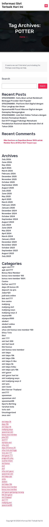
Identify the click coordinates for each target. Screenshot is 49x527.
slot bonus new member (13, 350)
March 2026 (7, 171)
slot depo (6, 353)
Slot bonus (7, 347)
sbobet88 (6, 327)
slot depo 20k (8, 358)
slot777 (5, 392)
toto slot (6, 410)
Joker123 (6, 293)
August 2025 (8, 188)
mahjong (6, 304)
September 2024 (10, 219)
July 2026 (6, 159)
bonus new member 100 (13, 276)
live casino (7, 301)
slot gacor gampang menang (13, 492)
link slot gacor (7, 495)
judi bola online (9, 296)
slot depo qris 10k (10, 370)
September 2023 (10, 250)
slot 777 (6, 338)
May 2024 (6, 230)
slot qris (6, 384)
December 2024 (9, 211)
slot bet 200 (7, 341)
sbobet (5, 321)
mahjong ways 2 (9, 313)
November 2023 (9, 245)
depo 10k (5, 424)
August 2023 (8, 253)
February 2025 (9, 205)
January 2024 (8, 239)
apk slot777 (7, 270)
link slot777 (7, 298)
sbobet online (8, 324)
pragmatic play (7, 458)
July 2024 (6, 225)
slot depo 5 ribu (9, 361)
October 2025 (8, 182)
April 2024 (6, 233)
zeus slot (6, 415)
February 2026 (9, 174)
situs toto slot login (9, 450)
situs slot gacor (8, 471)
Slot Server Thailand (11, 390)
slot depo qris (7, 476)
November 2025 (9, 179)
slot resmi (6, 387)
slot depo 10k (8, 355)
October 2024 (8, 216)
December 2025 (9, 176)
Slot (4, 335)
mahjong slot (8, 307)
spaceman (7, 395)
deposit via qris (9, 290)
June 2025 (7, 193)
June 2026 (7, 162)
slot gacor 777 (7, 456)
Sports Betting (9, 404)
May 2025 (6, 196)
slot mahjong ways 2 (11, 381)
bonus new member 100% (13, 278)
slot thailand (6, 497)
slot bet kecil (8, 344)
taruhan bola (8, 407)
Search (6, 78)
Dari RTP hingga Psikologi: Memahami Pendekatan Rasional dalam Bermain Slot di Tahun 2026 (22, 124)
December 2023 (9, 242)
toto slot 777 (7, 453)
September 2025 (10, 185)
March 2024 (7, 236)
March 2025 (7, 202)
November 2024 (9, 213)
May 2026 (6, 165)
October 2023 (8, 248)
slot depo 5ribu (9, 367)
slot (3, 466)
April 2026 (6, 168)
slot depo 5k (7, 364)
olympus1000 (8, 318)
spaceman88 (8, 401)
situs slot (5, 445)
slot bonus (6, 463)
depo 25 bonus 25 (10, 287)
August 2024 (8, 222)
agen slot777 (8, 267)
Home (22, 37)
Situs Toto (7, 333)
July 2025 (6, 191)
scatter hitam (7, 461)
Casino (5, 281)
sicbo (4, 479)
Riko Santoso (9, 140)
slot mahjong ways (10, 378)
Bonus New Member (11, 273)
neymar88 (7, 315)
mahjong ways (8, 310)
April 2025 (6, 199)
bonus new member (9, 435)
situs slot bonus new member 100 (17, 330)
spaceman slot (9, 398)
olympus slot (7, 443)
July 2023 (6, 256)
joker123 (5, 437)
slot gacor (6, 372)
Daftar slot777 (9, 284)
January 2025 (8, 208)
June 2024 (7, 228)
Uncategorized (9, 412)
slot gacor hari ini (10, 375)
